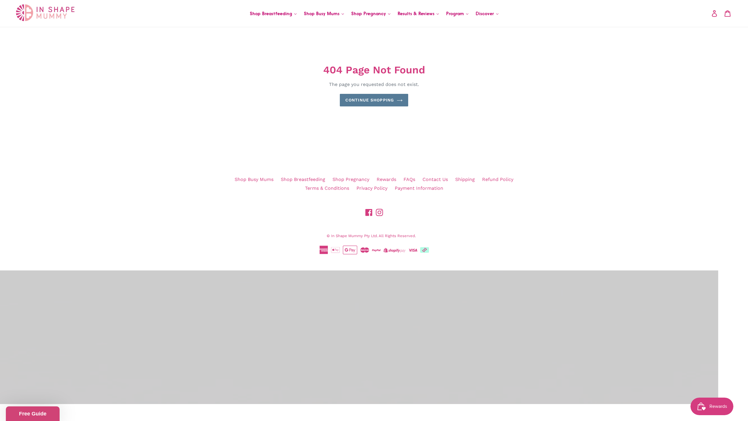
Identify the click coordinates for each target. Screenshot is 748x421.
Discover (486, 13)
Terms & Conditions (327, 188)
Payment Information (419, 188)
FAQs (409, 179)
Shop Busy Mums (322, 13)
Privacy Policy (371, 188)
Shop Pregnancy (369, 13)
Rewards (386, 179)
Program (455, 13)
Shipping (465, 179)
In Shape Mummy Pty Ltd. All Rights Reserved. (373, 236)
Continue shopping (369, 100)
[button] (33, 413)
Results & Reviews (417, 13)
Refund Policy (497, 179)
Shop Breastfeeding (272, 13)
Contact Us (435, 179)
